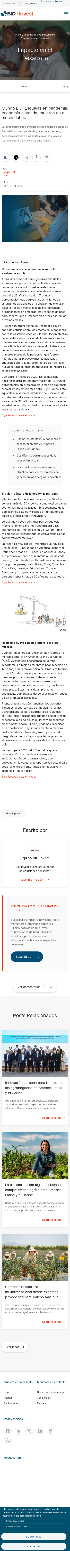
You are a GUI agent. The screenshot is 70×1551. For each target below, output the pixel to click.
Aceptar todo (34, 1546)
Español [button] (7, 3)
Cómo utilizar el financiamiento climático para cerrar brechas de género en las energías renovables (38, 472)
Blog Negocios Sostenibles (39, 34)
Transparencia (29, 3)
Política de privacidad (15, 1520)
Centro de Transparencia (50, 1392)
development (13, 813)
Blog (6, 1392)
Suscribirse (23, 956)
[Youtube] (40, 1431)
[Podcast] (50, 1431)
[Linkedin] (18, 1431)
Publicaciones (11, 1403)
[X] (29, 1431)
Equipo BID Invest (9, 173)
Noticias (8, 1397)
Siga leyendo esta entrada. (19, 415)
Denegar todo (33, 1536)
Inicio (18, 34)
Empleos (41, 1403)
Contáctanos (44, 1397)
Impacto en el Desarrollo (36, 38)
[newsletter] (8, 1440)
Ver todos (13, 1347)
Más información (32, 879)
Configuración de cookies (16, 1526)
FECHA (5, 182)
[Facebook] (8, 1431)
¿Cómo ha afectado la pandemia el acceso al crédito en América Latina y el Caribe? (38, 444)
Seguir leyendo (52, 1117)
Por (4, 168)
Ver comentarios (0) (32, 987)
